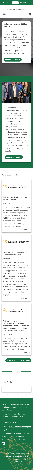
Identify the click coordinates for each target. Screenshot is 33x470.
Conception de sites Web (21, 459)
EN (7, 2)
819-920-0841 (10, 422)
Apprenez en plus (12, 60)
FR (3, 2)
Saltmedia (18, 462)
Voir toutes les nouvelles (18, 360)
